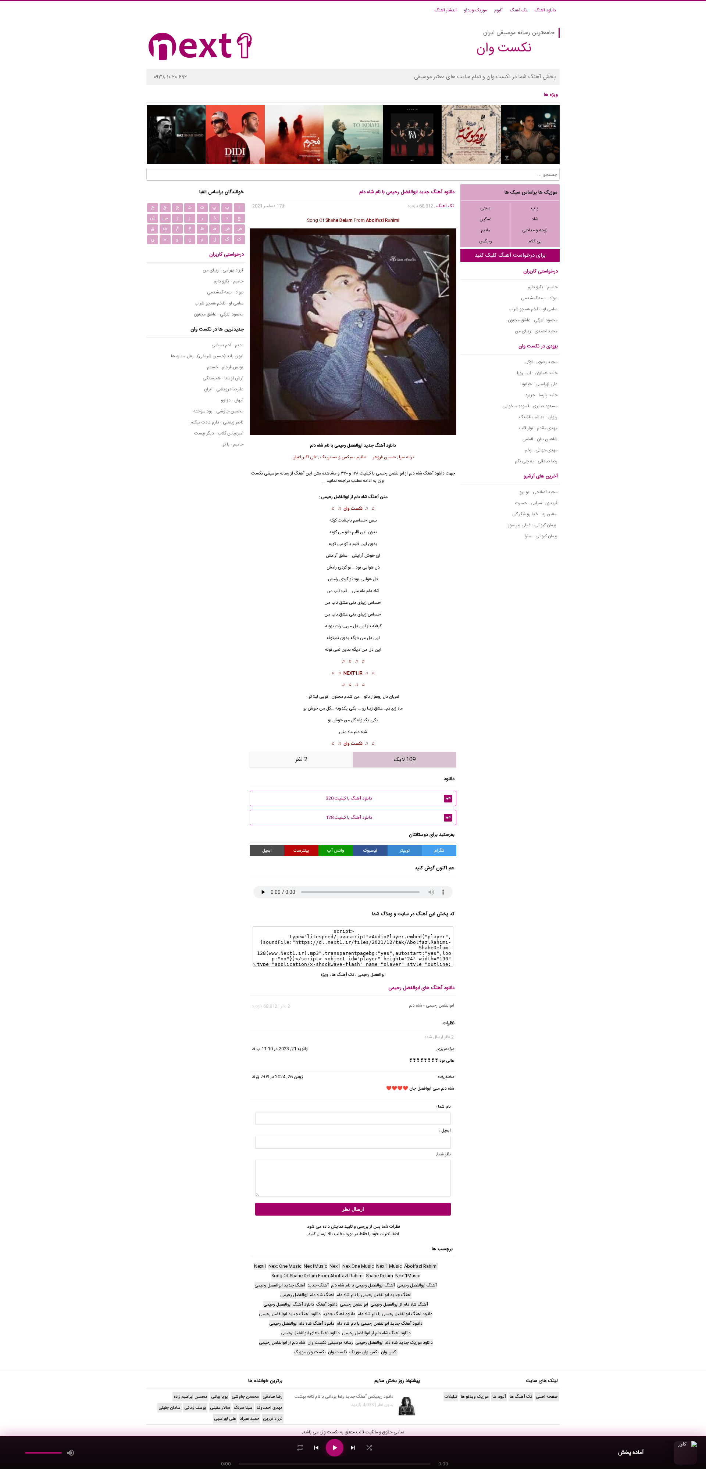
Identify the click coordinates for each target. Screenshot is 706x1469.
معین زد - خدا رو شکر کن (534, 514)
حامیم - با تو (232, 444)
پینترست (301, 850)
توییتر (405, 850)
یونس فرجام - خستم (225, 367)
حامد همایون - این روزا (537, 373)
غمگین (485, 219)
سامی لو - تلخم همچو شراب (533, 309)
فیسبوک (370, 850)
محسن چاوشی (245, 1396)
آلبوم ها (499, 1396)
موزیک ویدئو (475, 10)
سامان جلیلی (169, 1407)
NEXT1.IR (353, 673)
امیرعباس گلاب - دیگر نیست (218, 433)
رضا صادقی (272, 1396)
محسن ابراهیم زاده (190, 1396)
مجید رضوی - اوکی (540, 362)
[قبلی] (316, 1447)
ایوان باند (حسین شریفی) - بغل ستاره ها (207, 356)
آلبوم (498, 10)
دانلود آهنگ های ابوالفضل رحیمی (421, 988)
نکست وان (353, 508)
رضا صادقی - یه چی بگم (536, 461)
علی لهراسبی (225, 1418)
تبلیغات (451, 1396)
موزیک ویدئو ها (475, 1396)
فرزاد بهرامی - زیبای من (223, 270)
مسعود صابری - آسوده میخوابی (529, 406)
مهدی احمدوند (269, 1407)
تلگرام (439, 850)
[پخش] (334, 1448)
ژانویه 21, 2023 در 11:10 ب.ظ (280, 1049)
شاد (535, 219)
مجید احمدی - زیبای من (536, 331)
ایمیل (267, 850)
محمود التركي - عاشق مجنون (532, 320)
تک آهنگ (518, 10)
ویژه (324, 974)
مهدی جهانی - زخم (541, 450)
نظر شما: (443, 1154)
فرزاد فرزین (272, 1418)
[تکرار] (300, 1447)
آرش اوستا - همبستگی (223, 378)
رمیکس (485, 241)
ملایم (485, 230)
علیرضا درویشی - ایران (223, 389)
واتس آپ (335, 850)
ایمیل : (445, 1130)
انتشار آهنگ (446, 10)
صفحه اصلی (547, 1396)
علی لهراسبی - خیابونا (538, 384)
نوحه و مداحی (535, 230)
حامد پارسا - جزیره (541, 395)
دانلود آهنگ (545, 10)
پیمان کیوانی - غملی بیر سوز (532, 525)
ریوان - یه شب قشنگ (538, 417)
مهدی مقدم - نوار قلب (538, 428)
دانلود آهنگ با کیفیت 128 (388, 817)
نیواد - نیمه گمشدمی (539, 298)
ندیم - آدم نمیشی (227, 345)
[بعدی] (353, 1447)
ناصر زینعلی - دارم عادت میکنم (216, 422)
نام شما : (443, 1106)
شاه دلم (372, 591)
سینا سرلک (243, 1407)
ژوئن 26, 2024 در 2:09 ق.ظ (277, 1076)
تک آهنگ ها (343, 974)
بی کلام (535, 241)
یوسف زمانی (195, 1407)
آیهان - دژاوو (232, 400)
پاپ (534, 208)
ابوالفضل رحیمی (371, 974)
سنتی (485, 208)
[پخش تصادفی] (369, 1447)
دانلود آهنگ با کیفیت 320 (388, 798)
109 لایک (405, 759)
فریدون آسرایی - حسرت (536, 503)
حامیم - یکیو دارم (542, 287)
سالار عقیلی (220, 1407)
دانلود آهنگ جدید (380, 445)
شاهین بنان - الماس (540, 439)
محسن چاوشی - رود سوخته (218, 411)
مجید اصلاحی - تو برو (538, 492)
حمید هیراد (249, 1418)
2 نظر (301, 759)
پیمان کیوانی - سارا (541, 536)
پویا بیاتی (219, 1396)
